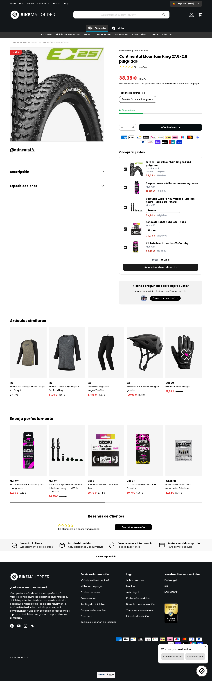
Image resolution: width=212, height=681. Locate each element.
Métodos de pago (91, 586)
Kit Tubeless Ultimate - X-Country (167, 243)
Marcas (154, 34)
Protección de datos (138, 598)
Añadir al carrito (170, 127)
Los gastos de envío (151, 83)
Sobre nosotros (135, 580)
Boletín (56, 3)
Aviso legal (132, 592)
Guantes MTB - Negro (177, 386)
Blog (66, 3)
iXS (166, 586)
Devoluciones (88, 598)
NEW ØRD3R (171, 592)
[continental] (24, 150)
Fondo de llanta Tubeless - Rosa (166, 222)
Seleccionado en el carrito (160, 267)
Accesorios (121, 34)
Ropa (87, 34)
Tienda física (16, 3)
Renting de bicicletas (38, 3)
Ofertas (167, 34)
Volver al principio (106, 556)
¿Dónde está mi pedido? (95, 580)
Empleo (130, 586)
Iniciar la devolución (137, 616)
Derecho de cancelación (140, 604)
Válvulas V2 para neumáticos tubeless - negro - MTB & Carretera (171, 200)
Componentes (102, 34)
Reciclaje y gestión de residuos (98, 622)
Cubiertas (35, 42)
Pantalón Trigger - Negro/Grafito (98, 388)
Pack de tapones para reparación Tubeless (178, 486)
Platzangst (171, 580)
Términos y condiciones (139, 610)
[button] (200, 14)
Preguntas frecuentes (93, 610)
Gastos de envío (90, 592)
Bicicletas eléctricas (68, 34)
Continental (125, 50)
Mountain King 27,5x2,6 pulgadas (169, 164)
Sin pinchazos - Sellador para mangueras (172, 183)
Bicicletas (46, 34)
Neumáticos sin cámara (56, 42)
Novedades (139, 34)
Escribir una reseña (133, 527)
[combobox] (121, 14)
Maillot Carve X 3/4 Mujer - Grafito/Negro (64, 388)
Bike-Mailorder (23, 657)
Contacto (86, 616)
